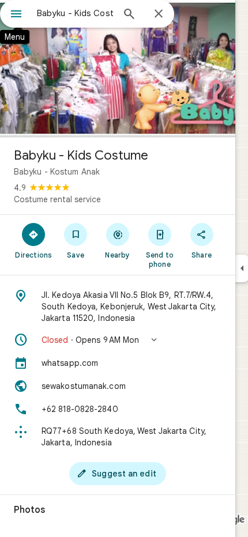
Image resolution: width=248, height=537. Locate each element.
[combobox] (75, 13)
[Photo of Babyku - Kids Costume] (117, 69)
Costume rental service (57, 199)
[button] (117, 339)
